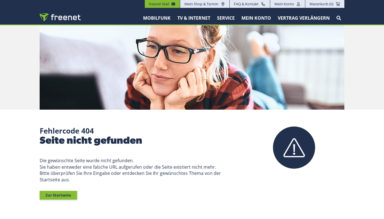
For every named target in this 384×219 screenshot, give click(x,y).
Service (226, 18)
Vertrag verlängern (304, 18)
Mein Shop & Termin (201, 3)
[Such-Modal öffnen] (338, 18)
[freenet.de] (60, 17)
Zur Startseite (58, 195)
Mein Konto (284, 3)
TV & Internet (193, 18)
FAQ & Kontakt (246, 3)
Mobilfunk (157, 18)
